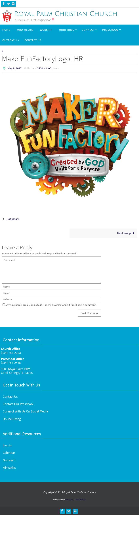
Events (7, 443)
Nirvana (69, 497)
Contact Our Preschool (18, 402)
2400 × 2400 (44, 68)
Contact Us (10, 394)
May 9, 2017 (15, 68)
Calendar (9, 451)
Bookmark (13, 217)
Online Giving (12, 417)
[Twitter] (8, 3)
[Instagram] (13, 3)
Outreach (9, 458)
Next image (124, 231)
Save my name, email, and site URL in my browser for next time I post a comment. (50, 303)
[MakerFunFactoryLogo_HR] (69, 144)
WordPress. (80, 497)
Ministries (9, 466)
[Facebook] (4, 3)
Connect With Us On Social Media (25, 409)
